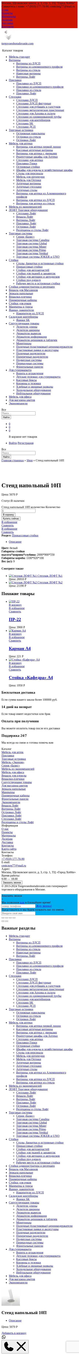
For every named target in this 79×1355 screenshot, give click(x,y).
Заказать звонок (12, 882)
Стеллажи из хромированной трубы (38, 116)
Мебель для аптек (12, 752)
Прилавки (7, 755)
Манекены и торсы (21, 306)
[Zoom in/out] (13, 917)
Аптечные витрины (28, 183)
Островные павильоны (30, 133)
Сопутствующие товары (16, 782)
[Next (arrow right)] (6, 921)
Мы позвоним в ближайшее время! (26, 902)
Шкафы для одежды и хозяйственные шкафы (44, 170)
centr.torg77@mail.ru (13, 865)
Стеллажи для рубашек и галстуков (38, 106)
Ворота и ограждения (29, 373)
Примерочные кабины (23, 300)
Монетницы (23, 343)
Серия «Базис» (25, 236)
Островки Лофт (26, 140)
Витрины (15, 939)
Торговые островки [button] (21, 130)
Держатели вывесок (28, 333)
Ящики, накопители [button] (21, 310)
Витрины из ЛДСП (28, 63)
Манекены (8, 792)
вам (22, 902)
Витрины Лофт (25, 76)
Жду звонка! (44, 905)
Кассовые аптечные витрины (34, 150)
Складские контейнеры (23, 1195)
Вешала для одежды (13, 775)
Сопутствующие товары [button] (24, 323)
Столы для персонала (29, 173)
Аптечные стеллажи (29, 186)
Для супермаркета (20, 1249)
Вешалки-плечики (20, 296)
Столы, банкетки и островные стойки (40, 263)
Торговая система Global (31, 243)
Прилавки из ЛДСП (28, 83)
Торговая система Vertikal (32, 253)
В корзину (8, 514)
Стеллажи (15, 975)
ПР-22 (15, 619)
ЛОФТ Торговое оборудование (28, 1089)
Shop (30, 460)
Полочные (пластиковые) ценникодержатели (44, 346)
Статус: (6, 500)
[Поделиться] (6, 917)
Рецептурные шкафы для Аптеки (37, 156)
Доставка (7, 23)
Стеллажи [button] (15, 96)
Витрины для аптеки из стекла (35, 203)
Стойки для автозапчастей (32, 270)
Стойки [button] (13, 260)
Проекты (7, 13)
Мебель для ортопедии (30, 176)
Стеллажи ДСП (26, 126)
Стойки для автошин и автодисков (38, 276)
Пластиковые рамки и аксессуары (37, 350)
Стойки (13, 1139)
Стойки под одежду (28, 280)
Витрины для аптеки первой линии (38, 146)
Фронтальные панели (29, 366)
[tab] (43, 541)
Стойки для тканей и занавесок (35, 273)
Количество (53, 507)
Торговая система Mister (31, 246)
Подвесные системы (29, 360)
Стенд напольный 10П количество (23, 507)
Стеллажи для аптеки (29, 160)
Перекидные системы (29, 363)
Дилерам (6, 19)
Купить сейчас (11, 518)
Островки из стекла (28, 136)
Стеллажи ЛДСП (27, 100)
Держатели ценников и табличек (36, 340)
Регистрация (25, 443)
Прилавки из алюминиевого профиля (39, 86)
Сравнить (7, 525)
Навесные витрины (28, 73)
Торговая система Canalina (32, 240)
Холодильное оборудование (33, 390)
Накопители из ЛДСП (30, 313)
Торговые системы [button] (20, 233)
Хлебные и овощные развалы (34, 386)
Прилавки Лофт (26, 93)
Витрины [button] (15, 60)
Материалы (8, 16)
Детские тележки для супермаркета (38, 376)
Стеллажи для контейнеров (33, 120)
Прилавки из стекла (28, 90)
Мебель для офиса (20, 396)
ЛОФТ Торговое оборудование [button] (28, 210)
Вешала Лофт (24, 216)
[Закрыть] (2, 917)
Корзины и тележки (28, 383)
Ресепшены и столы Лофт (32, 230)
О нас (5, 9)
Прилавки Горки (26, 163)
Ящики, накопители (21, 1189)
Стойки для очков (20, 303)
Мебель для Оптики (28, 180)
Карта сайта (8, 848)
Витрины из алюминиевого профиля (39, 66)
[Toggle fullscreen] (10, 917)
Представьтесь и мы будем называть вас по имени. (33, 909)
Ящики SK (23, 320)
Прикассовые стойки (29, 266)
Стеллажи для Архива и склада (35, 113)
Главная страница (12, 460)
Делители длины (26, 326)
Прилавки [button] (15, 80)
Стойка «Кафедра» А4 (31, 677)
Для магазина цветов (22, 400)
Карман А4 (20, 648)
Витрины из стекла (28, 70)
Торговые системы (20, 1112)
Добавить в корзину (13, 1333)
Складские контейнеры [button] (23, 316)
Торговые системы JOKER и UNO (38, 256)
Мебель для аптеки (21, 1022)
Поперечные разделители (32, 356)
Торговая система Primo (31, 250)
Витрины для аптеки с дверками (36, 153)
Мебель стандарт (19, 56)
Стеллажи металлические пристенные (40, 110)
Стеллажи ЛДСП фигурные (33, 103)
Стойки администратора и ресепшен (32, 286)
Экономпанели (18, 403)
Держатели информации (31, 336)
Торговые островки (13, 758)
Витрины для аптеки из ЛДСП (35, 200)
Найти (6, 417)
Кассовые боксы (26, 380)
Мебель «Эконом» (12, 762)
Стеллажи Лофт (26, 213)
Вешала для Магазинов (23, 290)
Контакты (7, 26)
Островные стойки (28, 166)
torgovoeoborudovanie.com (17, 43)
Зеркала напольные (21, 293)
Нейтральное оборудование (33, 393)
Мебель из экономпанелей (25, 206)
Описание (15, 541)
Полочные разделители (30, 353)
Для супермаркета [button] (20, 370)
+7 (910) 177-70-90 (12, 858)
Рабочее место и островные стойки (38, 283)
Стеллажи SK (24, 123)
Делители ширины (28, 330)
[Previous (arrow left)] (2, 921)
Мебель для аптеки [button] (21, 143)
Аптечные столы (26, 190)
